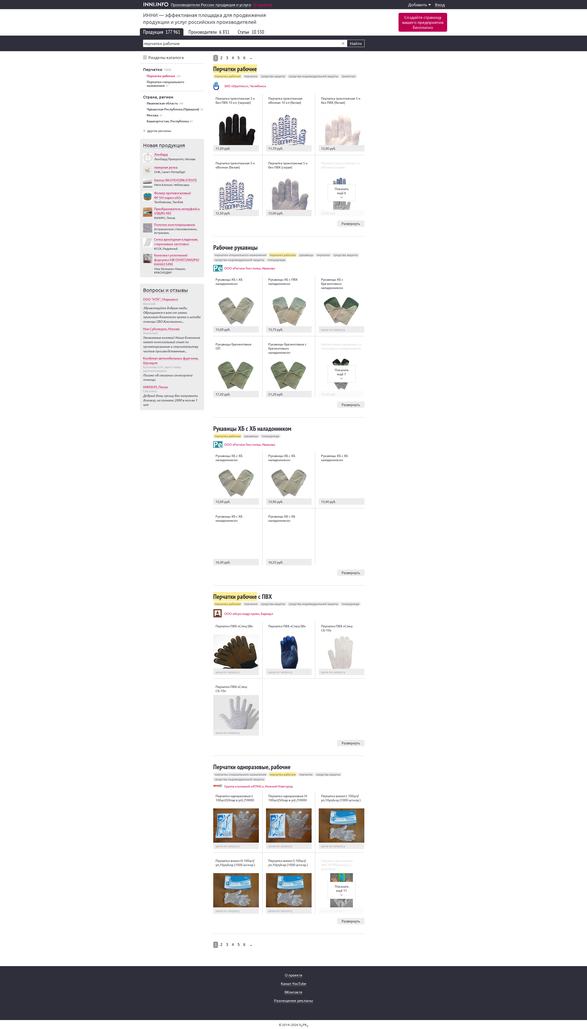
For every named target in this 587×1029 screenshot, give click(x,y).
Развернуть (351, 223)
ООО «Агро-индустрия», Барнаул (248, 613)
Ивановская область (165, 103)
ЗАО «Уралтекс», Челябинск (245, 86)
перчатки (251, 76)
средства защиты (273, 76)
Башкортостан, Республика (170, 121)
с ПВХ (242, 596)
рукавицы (306, 255)
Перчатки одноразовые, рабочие (252, 767)
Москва (154, 115)
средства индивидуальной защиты (313, 76)
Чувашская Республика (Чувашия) (175, 109)
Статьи (251, 32)
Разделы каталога (166, 57)
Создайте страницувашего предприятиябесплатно (422, 22)
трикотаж (348, 76)
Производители (209, 32)
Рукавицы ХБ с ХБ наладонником (252, 428)
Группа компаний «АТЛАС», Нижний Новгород (258, 786)
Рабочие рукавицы (235, 247)
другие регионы (159, 130)
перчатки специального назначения (240, 255)
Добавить (417, 4)
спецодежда (276, 260)
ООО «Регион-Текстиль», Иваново (249, 268)
